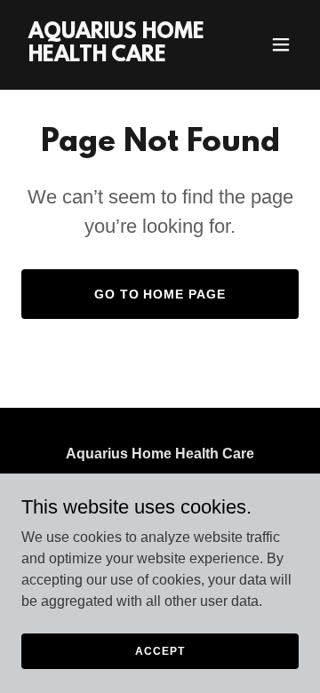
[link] (118, 56)
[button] (281, 44)
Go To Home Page (160, 294)
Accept (159, 650)
